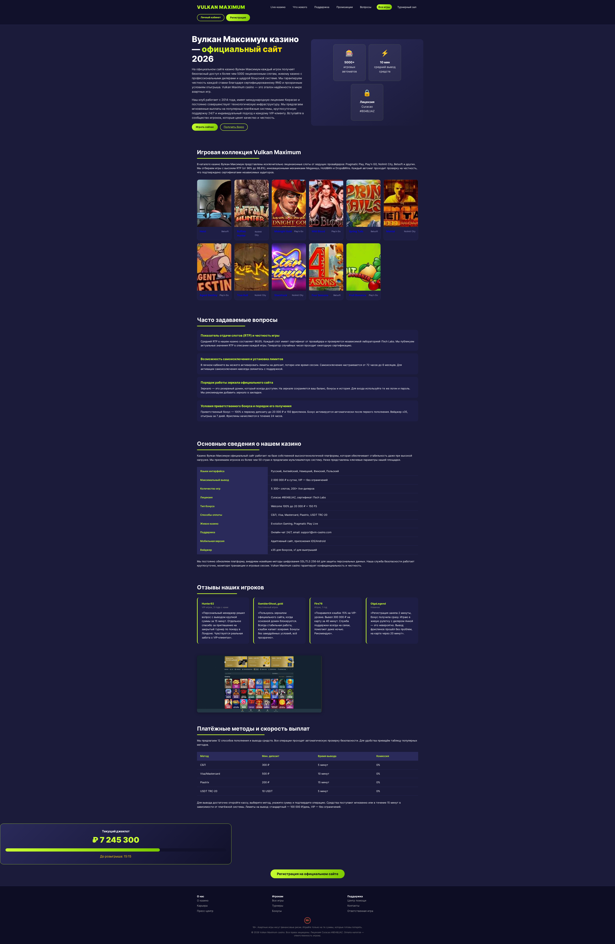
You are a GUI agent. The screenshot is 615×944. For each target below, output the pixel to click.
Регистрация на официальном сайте (307, 874)
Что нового (300, 7)
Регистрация (238, 17)
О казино (203, 900)
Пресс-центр (205, 910)
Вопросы (365, 7)
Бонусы (277, 910)
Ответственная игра (360, 910)
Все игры (384, 7)
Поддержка (321, 7)
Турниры (277, 905)
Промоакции (344, 7)
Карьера (202, 905)
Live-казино (278, 7)
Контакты (353, 905)
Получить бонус (234, 126)
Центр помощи (356, 900)
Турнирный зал (406, 7)
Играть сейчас (205, 126)
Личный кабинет (211, 17)
